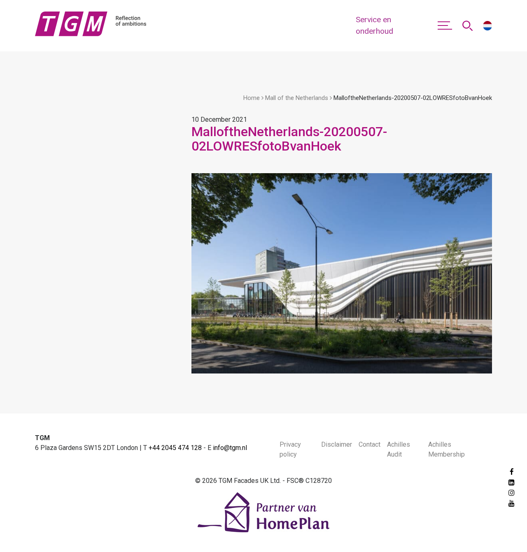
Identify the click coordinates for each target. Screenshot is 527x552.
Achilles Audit (398, 449)
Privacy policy (290, 449)
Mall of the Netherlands (296, 98)
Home (251, 98)
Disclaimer (336, 444)
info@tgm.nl (230, 448)
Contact (369, 444)
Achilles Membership (446, 449)
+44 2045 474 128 (175, 448)
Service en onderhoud (374, 25)
